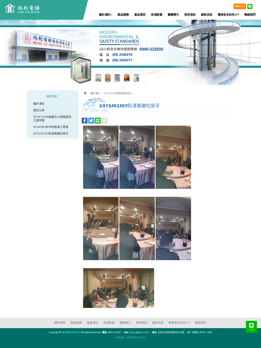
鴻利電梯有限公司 (22, 9)
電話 (104, 332)
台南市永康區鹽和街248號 (170, 332)
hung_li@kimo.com (139, 332)
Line (250, 6)
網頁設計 (120, 337)
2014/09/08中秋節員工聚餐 (50, 127)
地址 (154, 332)
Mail (126, 332)
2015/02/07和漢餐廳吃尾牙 (50, 133)
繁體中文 (239, 6)
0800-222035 (114, 332)
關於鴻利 (39, 103)
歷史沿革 (39, 110)
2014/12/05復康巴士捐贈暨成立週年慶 (52, 118)
